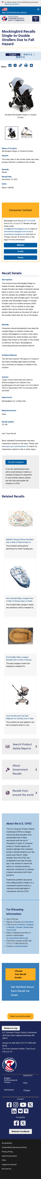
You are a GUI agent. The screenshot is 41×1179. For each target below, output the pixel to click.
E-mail (20, 251)
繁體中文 (20, 57)
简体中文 (27, 54)
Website (20, 245)
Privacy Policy (7, 1151)
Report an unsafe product (20, 1016)
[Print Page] (26, 65)
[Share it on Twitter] (15, 65)
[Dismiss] (38, 9)
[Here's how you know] (20, 3)
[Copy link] (31, 65)
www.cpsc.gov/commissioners (14, 446)
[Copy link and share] (20, 65)
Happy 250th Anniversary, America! (14, 12)
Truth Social (11, 930)
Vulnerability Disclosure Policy (14, 1147)
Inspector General (9, 1164)
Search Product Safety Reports (22, 746)
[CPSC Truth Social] (26, 1111)
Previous (4, 133)
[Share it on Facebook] (10, 65)
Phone (20, 257)
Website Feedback (20, 1131)
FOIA (4, 1160)
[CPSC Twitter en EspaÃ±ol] (23, 1123)
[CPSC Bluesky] (21, 1111)
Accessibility (7, 1143)
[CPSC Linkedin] (15, 1111)
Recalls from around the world (23, 792)
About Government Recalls (20, 769)
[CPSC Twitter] (31, 1105)
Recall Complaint (16, 462)
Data (25, 1083)
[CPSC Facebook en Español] (17, 1123)
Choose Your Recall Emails (20, 974)
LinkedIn (26, 927)
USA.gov (26, 1090)
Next (36, 133)
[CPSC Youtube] (24, 1105)
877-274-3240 (29, 221)
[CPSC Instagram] (16, 1105)
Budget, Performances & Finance (10, 1080)
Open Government (9, 1156)
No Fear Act (6, 1169)
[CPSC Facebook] (10, 1105)
